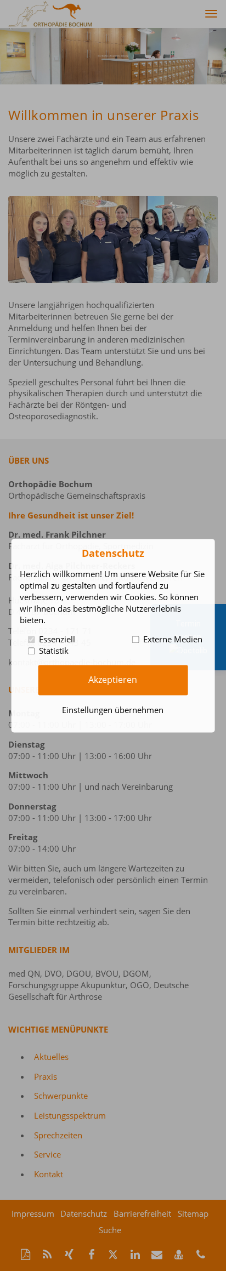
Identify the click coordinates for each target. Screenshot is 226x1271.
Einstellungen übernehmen (112, 709)
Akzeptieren (112, 680)
